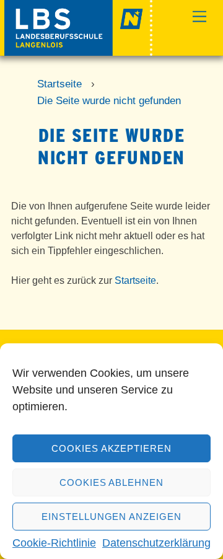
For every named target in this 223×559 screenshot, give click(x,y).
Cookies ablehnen (111, 482)
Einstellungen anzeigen (111, 516)
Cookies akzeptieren (111, 448)
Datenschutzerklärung (156, 543)
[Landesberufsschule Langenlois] (78, 50)
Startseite (135, 280)
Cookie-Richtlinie (54, 543)
